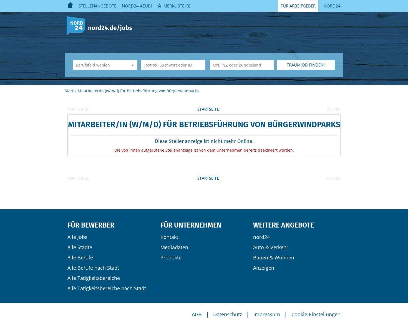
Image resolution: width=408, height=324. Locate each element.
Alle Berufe (80, 257)
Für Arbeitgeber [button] (298, 6)
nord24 (261, 237)
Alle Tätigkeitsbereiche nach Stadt (106, 288)
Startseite (208, 109)
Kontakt (169, 237)
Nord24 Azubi (137, 6)
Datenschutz (227, 314)
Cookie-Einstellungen (316, 314)
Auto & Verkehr (270, 247)
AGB (197, 314)
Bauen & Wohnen (273, 257)
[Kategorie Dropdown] (131, 65)
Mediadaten (174, 247)
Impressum (266, 314)
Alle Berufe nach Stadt (93, 267)
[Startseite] (101, 25)
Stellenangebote (97, 6)
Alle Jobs (77, 237)
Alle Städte (79, 247)
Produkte (171, 257)
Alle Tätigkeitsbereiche (93, 278)
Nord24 (332, 6)
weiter (334, 109)
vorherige (78, 109)
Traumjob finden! (306, 65)
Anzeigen (263, 267)
